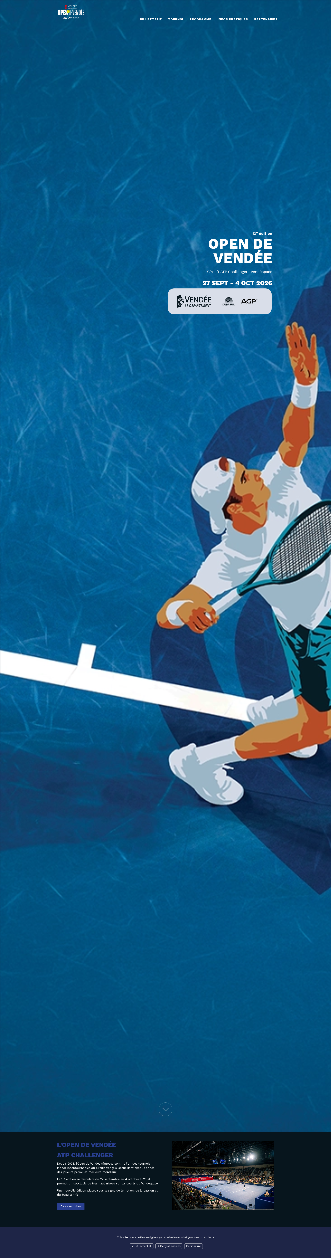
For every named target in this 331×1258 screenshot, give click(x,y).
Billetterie (151, 19)
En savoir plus (71, 1206)
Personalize (193, 1246)
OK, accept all (143, 1246)
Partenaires (266, 19)
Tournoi (175, 19)
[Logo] (71, 12)
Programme (200, 19)
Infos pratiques (233, 19)
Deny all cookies (169, 1246)
